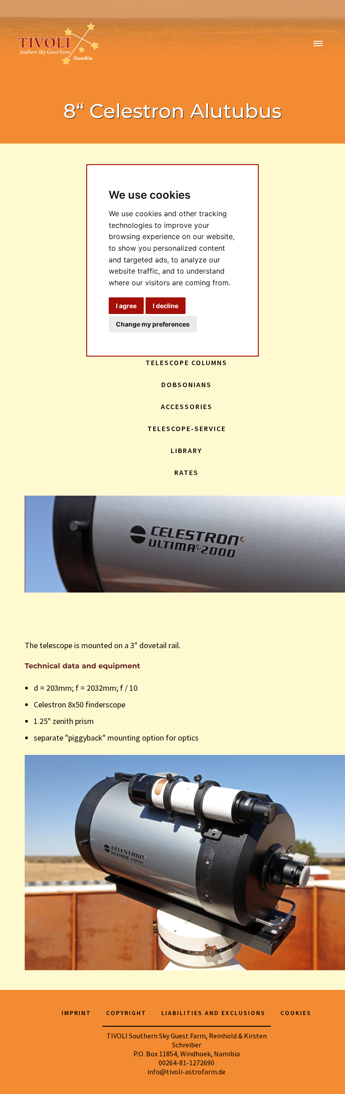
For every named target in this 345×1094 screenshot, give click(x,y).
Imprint (76, 1013)
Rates (186, 472)
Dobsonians (186, 384)
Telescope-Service (186, 428)
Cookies (295, 1013)
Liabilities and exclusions (213, 1013)
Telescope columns (186, 362)
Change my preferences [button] (153, 324)
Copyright (126, 1013)
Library (186, 450)
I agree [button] (126, 305)
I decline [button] (165, 305)
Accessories (186, 406)
